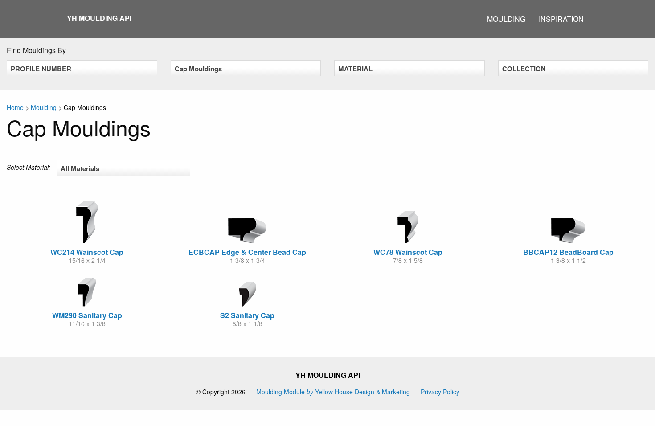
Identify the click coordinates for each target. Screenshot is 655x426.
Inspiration (561, 19)
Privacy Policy (440, 391)
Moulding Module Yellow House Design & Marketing (333, 391)
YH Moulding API (99, 18)
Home (15, 107)
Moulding (506, 19)
